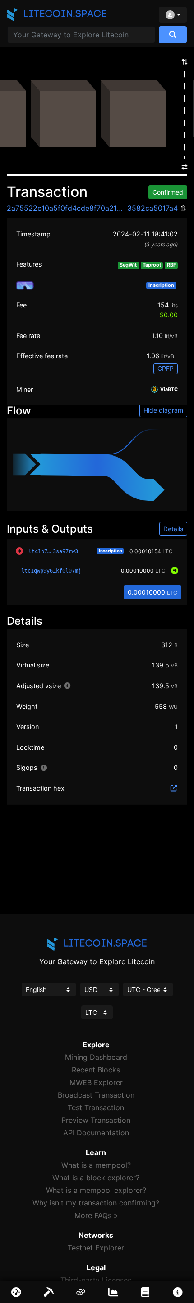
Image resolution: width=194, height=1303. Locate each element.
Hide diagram (163, 410)
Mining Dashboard (96, 1057)
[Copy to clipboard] (182, 209)
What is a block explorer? (95, 1177)
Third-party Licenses (95, 1280)
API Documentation (96, 1132)
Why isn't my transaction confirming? (95, 1202)
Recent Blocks (96, 1069)
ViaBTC (168, 390)
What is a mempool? (96, 1165)
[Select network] (173, 15)
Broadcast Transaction (96, 1094)
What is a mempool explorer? (96, 1190)
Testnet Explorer (96, 1247)
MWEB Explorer (96, 1082)
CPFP (165, 368)
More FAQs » (96, 1215)
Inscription (110, 550)
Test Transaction (96, 1107)
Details (173, 529)
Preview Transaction (95, 1120)
